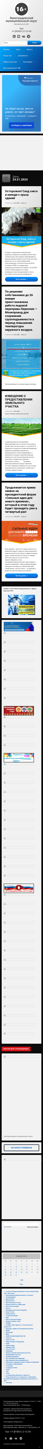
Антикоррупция (11, 1297)
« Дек (21, 1280)
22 (5, 1272)
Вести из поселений (12, 1306)
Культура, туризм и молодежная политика (19, 1328)
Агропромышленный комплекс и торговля (19, 1295)
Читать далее (26, 279)
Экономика (27, 62)
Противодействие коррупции (15, 1358)
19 (26, 1269)
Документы (23, 56)
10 (16, 1266)
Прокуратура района (12, 1356)
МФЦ (7, 1334)
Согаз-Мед (9, 1366)
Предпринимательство (13, 1354)
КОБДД (8, 1323)
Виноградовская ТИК (11, 68)
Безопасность (10, 1301)
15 (5, 1269)
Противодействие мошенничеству (17, 1360)
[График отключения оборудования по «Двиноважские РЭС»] (21, 605)
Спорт (8, 1369)
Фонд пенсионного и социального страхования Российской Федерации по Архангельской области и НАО (20, 1378)
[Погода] (7, 1226)
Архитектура (10, 1299)
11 (21, 1266)
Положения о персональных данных (14, 1444)
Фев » (21, 1284)
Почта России (10, 1349)
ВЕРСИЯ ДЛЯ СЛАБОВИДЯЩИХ (16, 1049)
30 (10, 1275)
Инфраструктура (10, 62)
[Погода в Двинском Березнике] (21, 1225)
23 (10, 1272)
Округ (18, 49)
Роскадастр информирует (14, 1364)
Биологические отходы (13, 1302)
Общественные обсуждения (15, 1341)
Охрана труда (10, 1345)
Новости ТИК (10, 1340)
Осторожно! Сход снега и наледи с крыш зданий (21, 194)
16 (10, 1269)
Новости (23, 203)
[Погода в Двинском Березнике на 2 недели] (32, 1227)
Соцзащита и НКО (11, 1367)
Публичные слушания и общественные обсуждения (22, 1362)
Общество (7, 56)
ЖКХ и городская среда (13, 1319)
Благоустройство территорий (15, 1304)
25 (21, 1272)
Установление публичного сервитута (18, 1375)
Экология (9, 1382)
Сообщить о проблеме (21, 125)
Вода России (10, 1312)
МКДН (8, 1330)
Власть (30, 49)
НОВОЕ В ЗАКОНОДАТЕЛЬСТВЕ (15, 1336)
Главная (6, 49)
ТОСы (8, 1373)
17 (16, 1269)
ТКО (7, 1371)
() (15, 1403)
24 (16, 1272)
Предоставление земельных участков (16, 413)
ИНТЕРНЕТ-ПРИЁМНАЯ (21, 1148)
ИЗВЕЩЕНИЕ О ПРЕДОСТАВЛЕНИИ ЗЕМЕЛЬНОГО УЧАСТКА (18, 401)
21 (37, 1269)
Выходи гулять (10, 1314)
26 (26, 1272)
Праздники (9, 1351)
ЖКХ (7, 1317)
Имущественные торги (13, 1321)
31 (16, 1275)
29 (5, 1275)
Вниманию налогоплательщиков (16, 1310)
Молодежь (9, 1332)
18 (21, 1269)
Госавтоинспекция (12, 1315)
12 (26, 1266)
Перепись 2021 (10, 1347)
